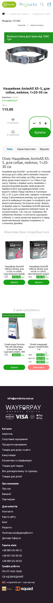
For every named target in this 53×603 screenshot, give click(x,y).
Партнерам (8, 499)
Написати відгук (36, 25)
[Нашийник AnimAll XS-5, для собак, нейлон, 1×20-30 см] (26, 55)
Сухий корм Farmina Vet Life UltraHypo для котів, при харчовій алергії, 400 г (14, 349)
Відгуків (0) (44, 150)
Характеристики (26, 149)
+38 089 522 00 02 (12, 561)
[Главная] (3, 14)
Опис (10, 149)
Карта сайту (9, 516)
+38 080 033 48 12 (12, 550)
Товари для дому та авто (16, 449)
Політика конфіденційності (17, 532)
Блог (4, 522)
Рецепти (7, 527)
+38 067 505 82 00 (12, 555)
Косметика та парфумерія (17, 460)
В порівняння (13, 135)
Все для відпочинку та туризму (19, 471)
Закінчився (38, 367)
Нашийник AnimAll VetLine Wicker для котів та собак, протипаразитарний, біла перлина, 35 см (38, 271)
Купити (40, 132)
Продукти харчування (14, 444)
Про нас (6, 488)
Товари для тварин (12, 465)
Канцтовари (9, 455)
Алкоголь (7, 433)
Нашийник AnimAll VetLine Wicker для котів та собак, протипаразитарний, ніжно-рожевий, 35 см (14, 272)
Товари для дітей (12, 476)
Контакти (7, 511)
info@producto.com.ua (20, 398)
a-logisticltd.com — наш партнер (21, 582)
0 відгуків (21, 25)
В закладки (13, 123)
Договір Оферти (11, 538)
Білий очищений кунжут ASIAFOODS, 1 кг (39, 347)
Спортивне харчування (15, 439)
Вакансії (6, 494)
